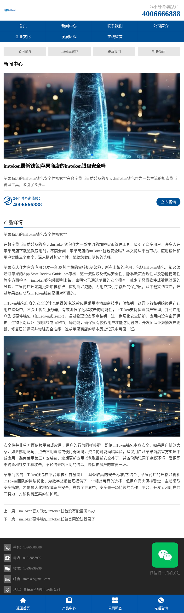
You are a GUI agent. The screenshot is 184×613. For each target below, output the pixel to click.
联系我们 (115, 26)
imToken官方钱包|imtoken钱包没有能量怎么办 (57, 511)
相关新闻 (159, 51)
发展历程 (69, 37)
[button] (92, 155)
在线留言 (115, 37)
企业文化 (23, 37)
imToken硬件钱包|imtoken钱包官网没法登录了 (57, 519)
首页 (23, 26)
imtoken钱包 (69, 51)
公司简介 (161, 26)
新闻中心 (69, 26)
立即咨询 (168, 202)
